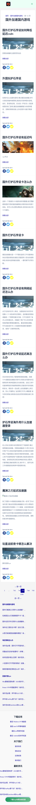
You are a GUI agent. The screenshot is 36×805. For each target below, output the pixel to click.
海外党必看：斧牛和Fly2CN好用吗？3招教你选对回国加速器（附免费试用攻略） (13, 693)
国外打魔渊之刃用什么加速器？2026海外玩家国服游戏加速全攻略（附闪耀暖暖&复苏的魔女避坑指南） (13, 610)
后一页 (18, 598)
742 (19, 590)
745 (33, 590)
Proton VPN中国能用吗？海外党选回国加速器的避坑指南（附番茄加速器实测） (13, 687)
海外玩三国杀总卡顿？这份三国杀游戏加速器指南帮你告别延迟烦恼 (13, 627)
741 (14, 590)
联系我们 (18, 760)
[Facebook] (4, 67)
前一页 (18, 587)
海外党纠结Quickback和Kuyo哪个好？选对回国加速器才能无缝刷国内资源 (13, 705)
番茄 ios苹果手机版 (18, 731)
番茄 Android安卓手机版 (18, 736)
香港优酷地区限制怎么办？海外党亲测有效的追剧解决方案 (13, 669)
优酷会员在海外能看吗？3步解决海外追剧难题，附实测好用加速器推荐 (13, 651)
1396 (21, 594)
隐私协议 (18, 751)
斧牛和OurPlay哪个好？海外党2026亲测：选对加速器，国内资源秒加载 (13, 699)
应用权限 (18, 756)
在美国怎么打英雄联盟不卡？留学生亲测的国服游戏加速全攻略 (13, 616)
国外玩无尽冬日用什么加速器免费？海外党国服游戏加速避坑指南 (13, 621)
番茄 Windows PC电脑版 (18, 722)
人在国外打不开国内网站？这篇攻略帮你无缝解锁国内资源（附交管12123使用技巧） (13, 663)
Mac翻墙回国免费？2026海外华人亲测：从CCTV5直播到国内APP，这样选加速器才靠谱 (13, 681)
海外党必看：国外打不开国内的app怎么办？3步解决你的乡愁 (13, 646)
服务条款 (18, 746)
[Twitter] (8, 67)
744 (28, 590)
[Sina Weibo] (11, 67)
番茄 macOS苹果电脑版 (18, 726)
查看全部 (5, 58)
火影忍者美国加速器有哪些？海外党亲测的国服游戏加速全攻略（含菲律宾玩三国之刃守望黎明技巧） (13, 633)
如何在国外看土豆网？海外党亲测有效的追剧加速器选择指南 (13, 657)
